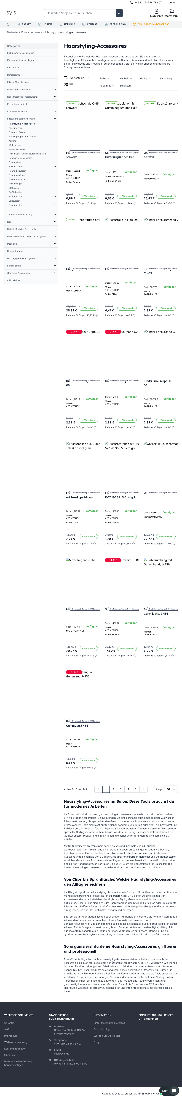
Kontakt (171, 2)
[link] (98, 789)
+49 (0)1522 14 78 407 (148, 2)
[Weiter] (143, 789)
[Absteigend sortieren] (66, 78)
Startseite (12, 32)
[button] (169, 1091)
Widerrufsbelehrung (16, 1042)
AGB (6, 1029)
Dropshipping (102, 1029)
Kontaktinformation (15, 1048)
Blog (96, 1042)
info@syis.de (61, 1053)
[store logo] (19, 13)
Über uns (9, 1054)
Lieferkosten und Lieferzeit (109, 1022)
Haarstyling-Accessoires (72, 32)
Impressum (10, 1035)
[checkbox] (66, 85)
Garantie (9, 1022)
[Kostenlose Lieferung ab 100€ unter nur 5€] (126, 239)
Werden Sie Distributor (107, 1035)
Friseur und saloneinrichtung (37, 32)
